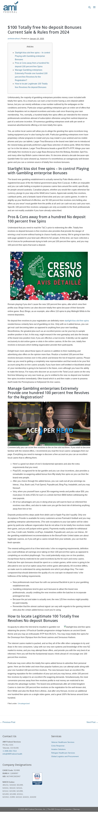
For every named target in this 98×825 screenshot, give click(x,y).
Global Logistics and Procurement (65, 756)
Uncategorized (24, 703)
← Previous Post (7, 722)
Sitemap (76, 809)
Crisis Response (57, 746)
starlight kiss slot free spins (77, 321)
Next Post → (92, 722)
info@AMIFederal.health (12, 754)
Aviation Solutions (58, 749)
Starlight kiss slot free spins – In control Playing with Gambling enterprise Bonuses (32, 56)
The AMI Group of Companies (59, 809)
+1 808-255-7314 (10, 751)
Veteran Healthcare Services (62, 742)
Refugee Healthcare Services (63, 753)
